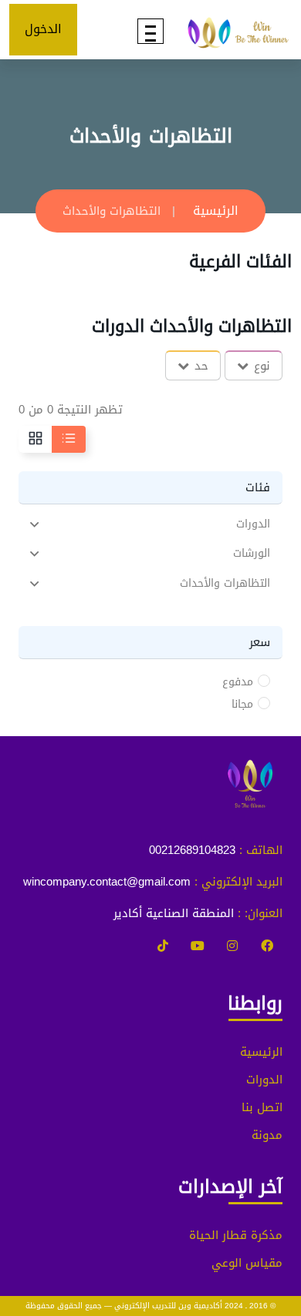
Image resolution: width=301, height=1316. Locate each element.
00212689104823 (192, 850)
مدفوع (237, 682)
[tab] (150, 524)
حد (201, 366)
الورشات (251, 554)
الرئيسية (215, 211)
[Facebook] (267, 946)
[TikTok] (162, 946)
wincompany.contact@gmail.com (107, 881)
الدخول (43, 29)
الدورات (253, 524)
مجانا (242, 705)
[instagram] (232, 946)
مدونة (267, 1135)
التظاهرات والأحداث (225, 584)
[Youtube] (197, 946)
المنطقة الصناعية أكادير (173, 913)
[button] (150, 524)
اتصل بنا (262, 1107)
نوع (262, 366)
